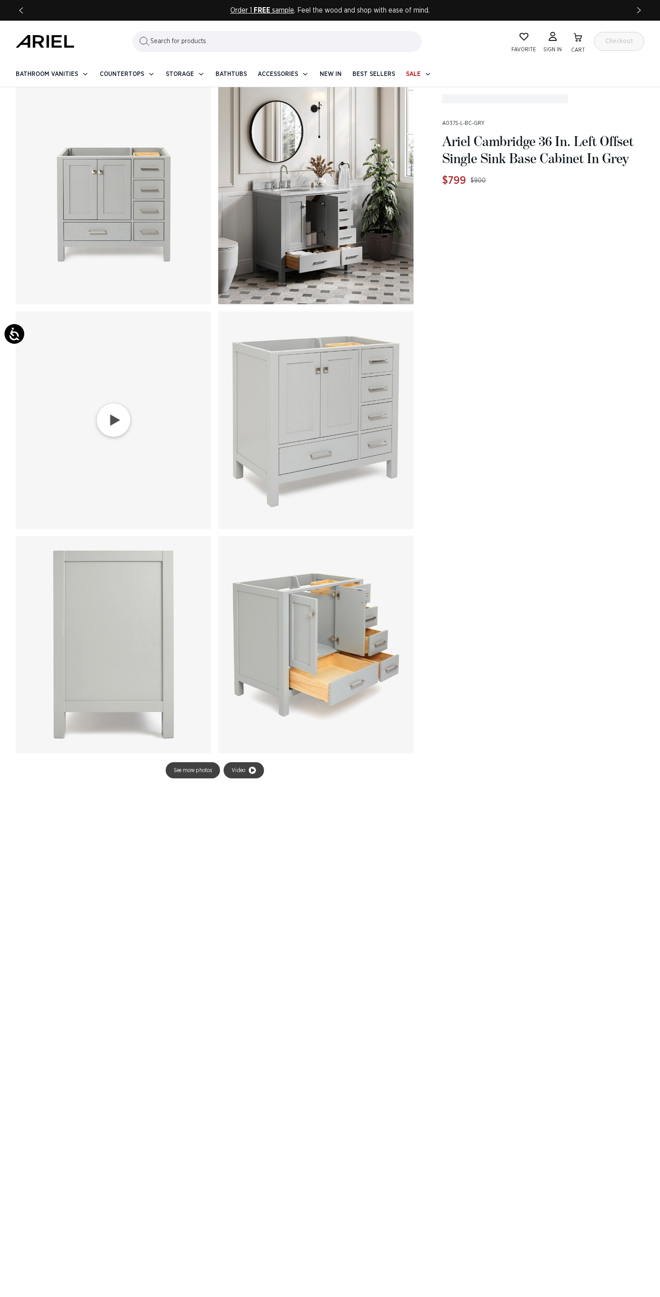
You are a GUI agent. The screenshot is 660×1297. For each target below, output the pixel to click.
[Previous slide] (21, 10)
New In (331, 74)
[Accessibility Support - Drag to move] (14, 334)
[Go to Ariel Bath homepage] (45, 41)
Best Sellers (373, 74)
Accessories (278, 74)
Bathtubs (231, 74)
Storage (180, 74)
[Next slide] (639, 10)
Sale (413, 74)
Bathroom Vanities (47, 74)
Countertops (122, 74)
